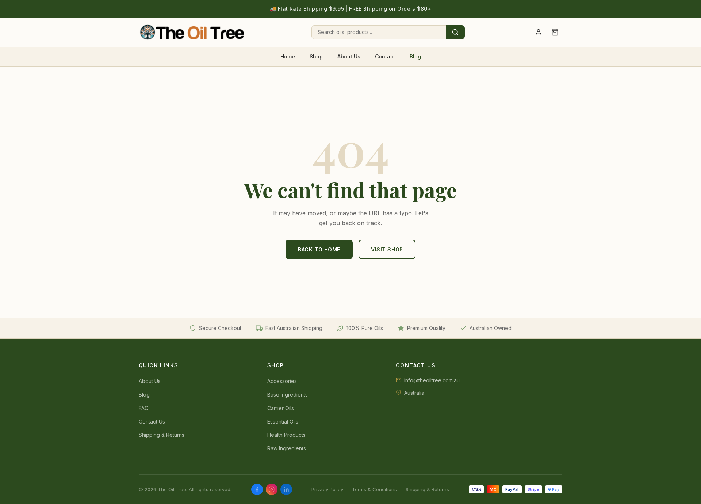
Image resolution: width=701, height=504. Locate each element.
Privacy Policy (327, 489)
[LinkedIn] (286, 489)
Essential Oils (282, 421)
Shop (316, 56)
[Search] (455, 32)
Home (287, 56)
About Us (348, 56)
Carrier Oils (280, 408)
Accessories (282, 381)
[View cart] (554, 32)
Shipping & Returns (161, 435)
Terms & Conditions (374, 489)
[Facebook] (257, 489)
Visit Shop (387, 249)
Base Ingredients (287, 394)
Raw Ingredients (286, 448)
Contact (385, 56)
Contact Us (152, 421)
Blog (415, 56)
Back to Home (319, 249)
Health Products (286, 435)
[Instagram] (271, 489)
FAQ (144, 408)
